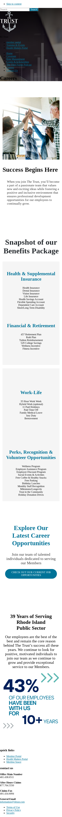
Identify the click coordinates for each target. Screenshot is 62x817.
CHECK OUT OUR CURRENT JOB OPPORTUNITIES (31, 573)
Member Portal (13, 756)
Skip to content (13, 4)
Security (10, 813)
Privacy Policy (13, 810)
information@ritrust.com (12, 802)
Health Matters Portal (17, 48)
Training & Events (15, 45)
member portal (13, 42)
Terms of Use (13, 807)
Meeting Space (13, 762)
